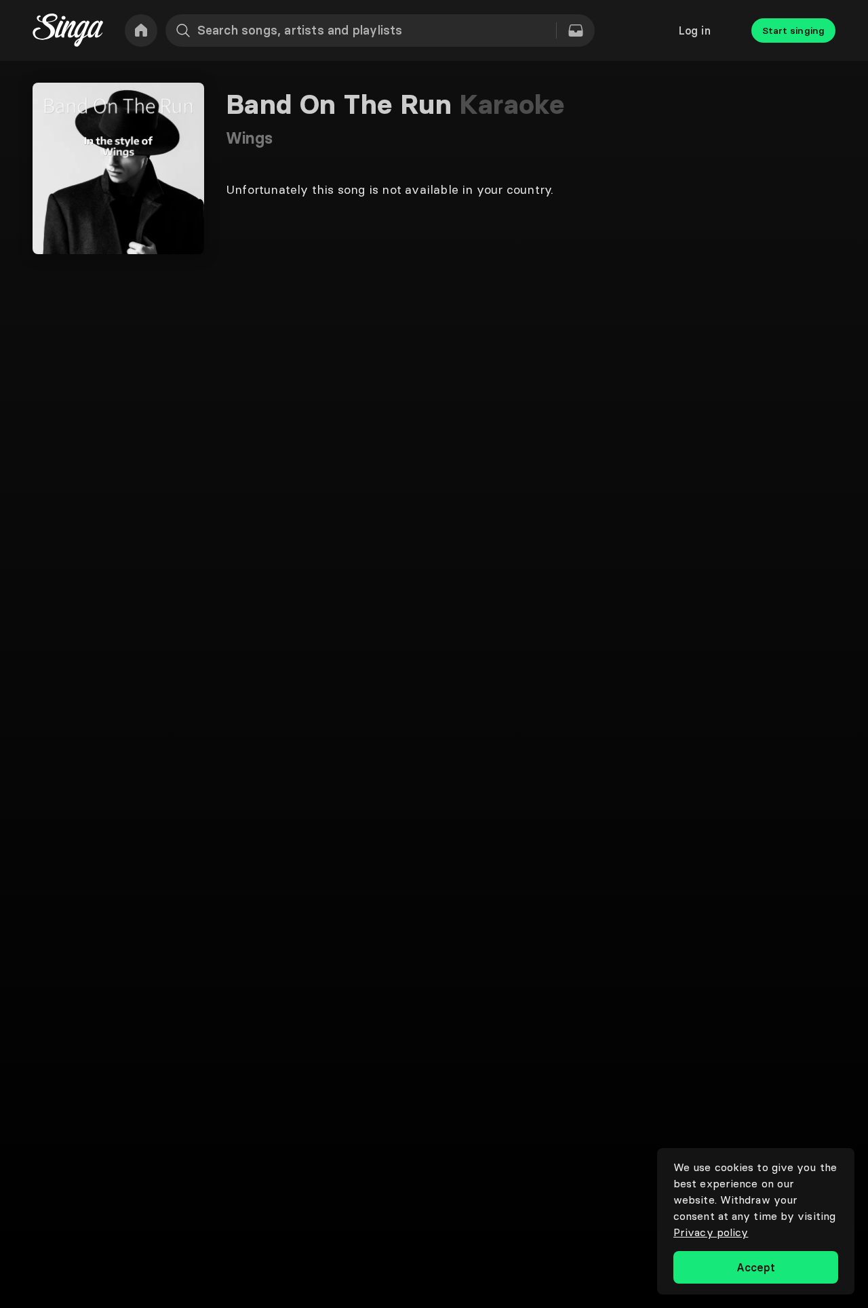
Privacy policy (710, 1232)
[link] (141, 30)
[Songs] (576, 30)
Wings (249, 138)
